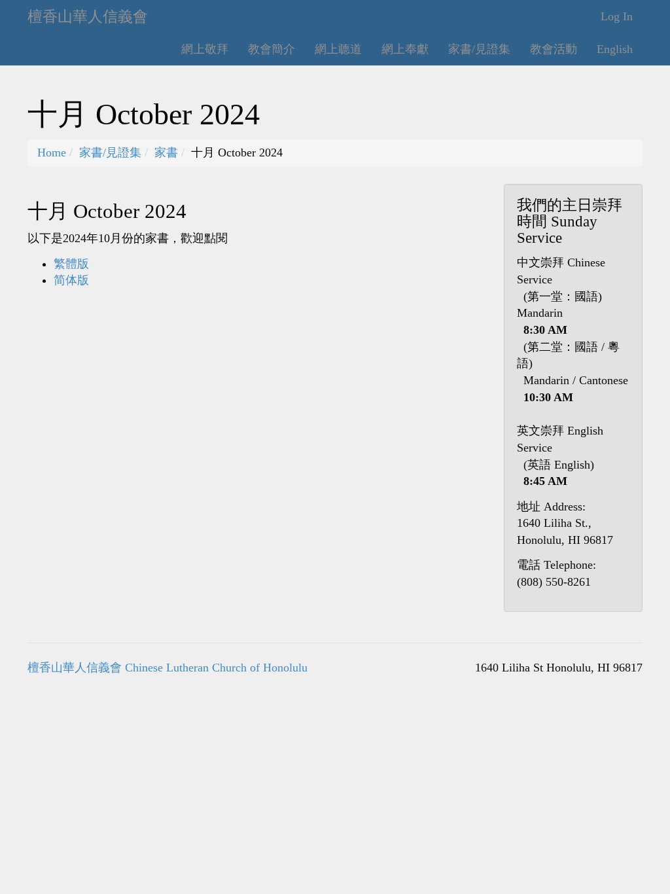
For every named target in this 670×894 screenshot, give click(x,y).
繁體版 (71, 263)
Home (51, 152)
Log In (617, 16)
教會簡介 (271, 49)
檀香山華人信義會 (87, 17)
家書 (166, 152)
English (615, 49)
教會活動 (553, 49)
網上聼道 (338, 49)
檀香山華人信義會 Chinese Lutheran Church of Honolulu (167, 667)
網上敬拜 (204, 49)
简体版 (71, 280)
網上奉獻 (405, 49)
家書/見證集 (479, 49)
